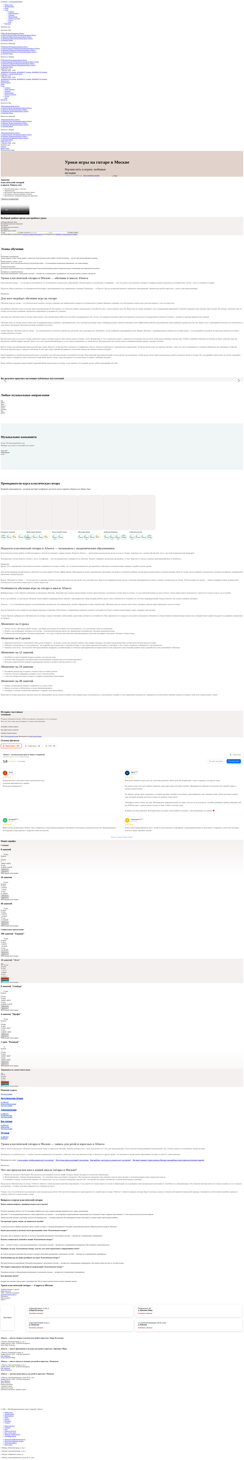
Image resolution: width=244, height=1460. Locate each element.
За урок (3, 886)
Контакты (8, 23)
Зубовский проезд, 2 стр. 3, (39, 1310)
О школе (11, 11)
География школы (10, 1436)
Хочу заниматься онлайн (91, 175)
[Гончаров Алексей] (13, 529)
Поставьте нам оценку (216, 761)
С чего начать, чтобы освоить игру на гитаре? (35, 1160)
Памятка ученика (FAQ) (12, 1434)
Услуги (10, 20)
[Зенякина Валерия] (116, 529)
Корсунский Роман (59, 532)
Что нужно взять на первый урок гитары (72, 1160)
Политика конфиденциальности (15, 1439)
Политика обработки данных (14, 1441)
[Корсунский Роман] (65, 529)
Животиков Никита (33, 532)
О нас (6, 10)
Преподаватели (13, 13)
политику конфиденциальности (32, 234)
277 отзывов (21, 761)
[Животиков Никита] (39, 529)
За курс (3, 865)
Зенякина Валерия (111, 532)
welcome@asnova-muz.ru (8, 1294)
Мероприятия (12, 17)
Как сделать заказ (10, 1433)
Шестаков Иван (84, 532)
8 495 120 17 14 (6, 68)
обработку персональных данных (66, 234)
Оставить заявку (73, 232)
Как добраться (5, 1356)
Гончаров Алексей (8, 532)
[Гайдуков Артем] (142, 529)
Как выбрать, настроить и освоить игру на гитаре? (110, 1160)
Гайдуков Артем (135, 532)
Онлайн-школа (9, 6)
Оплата (7, 1419)
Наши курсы (9, 5)
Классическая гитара (11, 736)
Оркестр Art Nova (14, 18)
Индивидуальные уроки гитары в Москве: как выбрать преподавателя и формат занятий (168, 1160)
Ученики (11, 15)
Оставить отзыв (234, 761)
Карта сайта (8, 1444)
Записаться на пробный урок (74, 175)
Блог (9, 22)
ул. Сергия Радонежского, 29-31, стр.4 (152, 1325)
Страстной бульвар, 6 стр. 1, (39, 1325)
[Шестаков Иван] (91, 529)
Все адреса (8, 1317)
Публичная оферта (11, 1443)
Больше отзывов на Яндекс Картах (122, 837)
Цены (6, 8)
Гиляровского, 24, (145, 1310)
